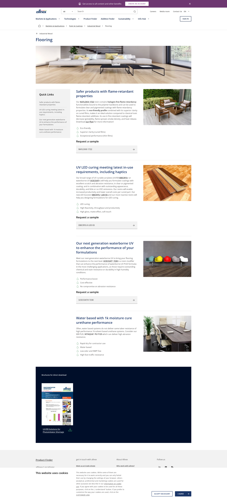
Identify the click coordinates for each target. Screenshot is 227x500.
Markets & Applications (55, 26)
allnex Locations (45, 467)
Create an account (137, 4)
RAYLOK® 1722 (87, 102)
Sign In (186, 19)
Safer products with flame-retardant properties (49, 103)
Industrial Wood (93, 26)
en (185, 11)
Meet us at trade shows (85, 466)
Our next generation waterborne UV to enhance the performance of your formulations (53, 122)
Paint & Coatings (76, 26)
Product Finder (44, 460)
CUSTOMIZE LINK (83, 495)
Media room (165, 11)
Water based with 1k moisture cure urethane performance (51, 130)
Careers (153, 11)
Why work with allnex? (125, 466)
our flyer (90, 121)
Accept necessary (162, 494)
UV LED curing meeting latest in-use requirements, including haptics (52, 112)
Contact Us (177, 11)
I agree (181, 494)
